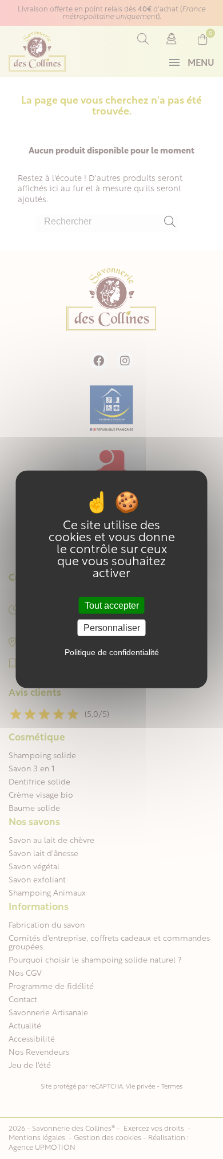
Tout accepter (112, 605)
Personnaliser (111, 628)
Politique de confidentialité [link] (112, 652)
